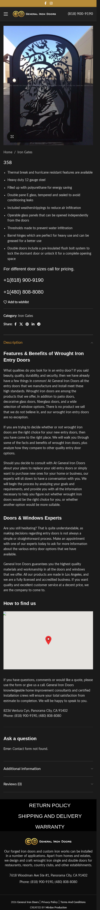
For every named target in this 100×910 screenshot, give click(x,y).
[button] (48, 640)
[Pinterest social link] (27, 324)
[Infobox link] (80, 14)
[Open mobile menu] (5, 14)
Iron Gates (24, 152)
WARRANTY (50, 827)
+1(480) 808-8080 (23, 292)
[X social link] (21, 324)
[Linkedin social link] (33, 324)
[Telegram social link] (39, 324)
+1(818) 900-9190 (23, 280)
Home (7, 152)
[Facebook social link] (45, 3)
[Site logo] (34, 14)
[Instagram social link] (51, 3)
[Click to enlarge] (12, 136)
